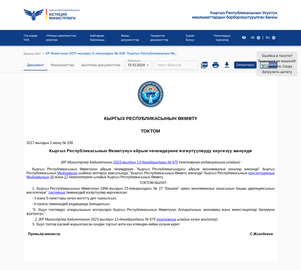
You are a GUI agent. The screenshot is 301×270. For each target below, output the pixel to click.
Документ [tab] (35, 65)
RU (268, 37)
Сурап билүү (190, 38)
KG (253, 37)
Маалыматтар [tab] (62, 65)
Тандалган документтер (159, 38)
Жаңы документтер (130, 38)
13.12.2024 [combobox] (136, 65)
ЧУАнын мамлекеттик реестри (61, 38)
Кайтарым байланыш (97, 38)
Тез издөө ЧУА (30, 38)
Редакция (134, 60)
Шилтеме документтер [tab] (100, 65)
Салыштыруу (245, 64)
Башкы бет (32, 54)
